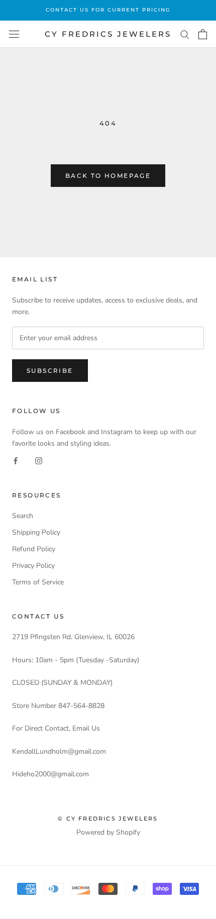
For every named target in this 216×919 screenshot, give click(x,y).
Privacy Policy (33, 565)
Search (22, 516)
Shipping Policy (36, 532)
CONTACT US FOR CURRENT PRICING (108, 10)
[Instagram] (38, 460)
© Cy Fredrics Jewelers (108, 818)
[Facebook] (15, 460)
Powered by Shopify (108, 832)
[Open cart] (202, 34)
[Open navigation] (14, 34)
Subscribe (50, 370)
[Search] (184, 34)
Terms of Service (38, 582)
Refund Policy (33, 549)
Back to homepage (108, 175)
